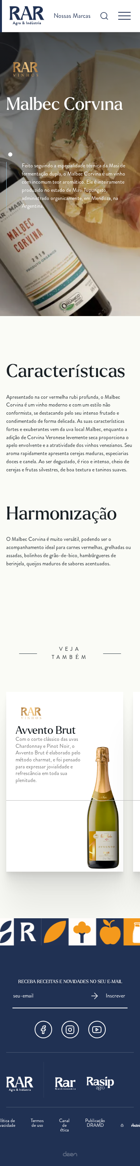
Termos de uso (37, 1123)
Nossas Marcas (72, 16)
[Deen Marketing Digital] (70, 1154)
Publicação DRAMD (95, 1123)
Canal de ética (64, 1125)
